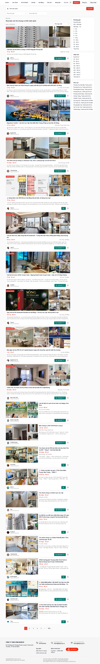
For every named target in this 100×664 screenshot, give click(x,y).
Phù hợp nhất (58, 24)
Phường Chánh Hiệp (83, 94)
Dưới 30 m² (76, 57)
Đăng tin (76, 2)
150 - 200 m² (77, 68)
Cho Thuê (15, 2)
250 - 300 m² (77, 72)
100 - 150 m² (77, 65)
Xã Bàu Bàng (83, 109)
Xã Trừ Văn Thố (83, 107)
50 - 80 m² (76, 61)
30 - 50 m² (76, 59)
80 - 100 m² (77, 63)
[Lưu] (67, 58)
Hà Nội (33, 2)
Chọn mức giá (10, 13)
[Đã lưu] (70, 2)
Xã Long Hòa (83, 100)
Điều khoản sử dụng (41, 650)
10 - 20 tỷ (76, 40)
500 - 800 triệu (77, 24)
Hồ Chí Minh (24, 2)
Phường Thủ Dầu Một (83, 85)
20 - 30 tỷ (76, 42)
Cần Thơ (49, 2)
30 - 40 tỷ (76, 44)
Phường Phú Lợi (83, 87)
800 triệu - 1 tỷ (77, 26)
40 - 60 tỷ (76, 46)
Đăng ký (84, 2)
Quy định (38, 648)
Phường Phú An (82, 91)
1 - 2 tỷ (75, 29)
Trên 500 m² (77, 77)
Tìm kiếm (90, 8)
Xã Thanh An (83, 102)
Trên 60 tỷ (76, 49)
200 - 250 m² (77, 70)
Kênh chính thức (55, 648)
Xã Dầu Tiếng (82, 96)
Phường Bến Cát (83, 105)
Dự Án (7, 2)
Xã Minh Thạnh (82, 98)
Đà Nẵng (41, 2)
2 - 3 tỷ (75, 31)
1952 (49, 628)
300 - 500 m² (77, 74)
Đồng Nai (57, 2)
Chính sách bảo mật (41, 653)
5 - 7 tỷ (75, 35)
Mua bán (8, 18)
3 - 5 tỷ (75, 33)
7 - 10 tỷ (76, 37)
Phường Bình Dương (83, 89)
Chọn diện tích (33, 13)
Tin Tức (66, 2)
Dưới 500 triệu (77, 22)
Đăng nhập (93, 2)
